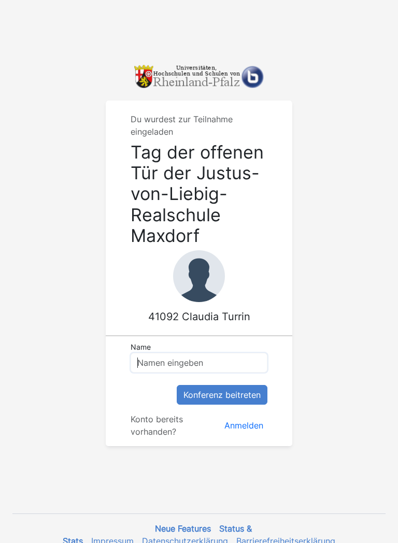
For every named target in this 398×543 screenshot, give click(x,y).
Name (141, 346)
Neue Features (183, 528)
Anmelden (243, 425)
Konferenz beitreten (222, 395)
